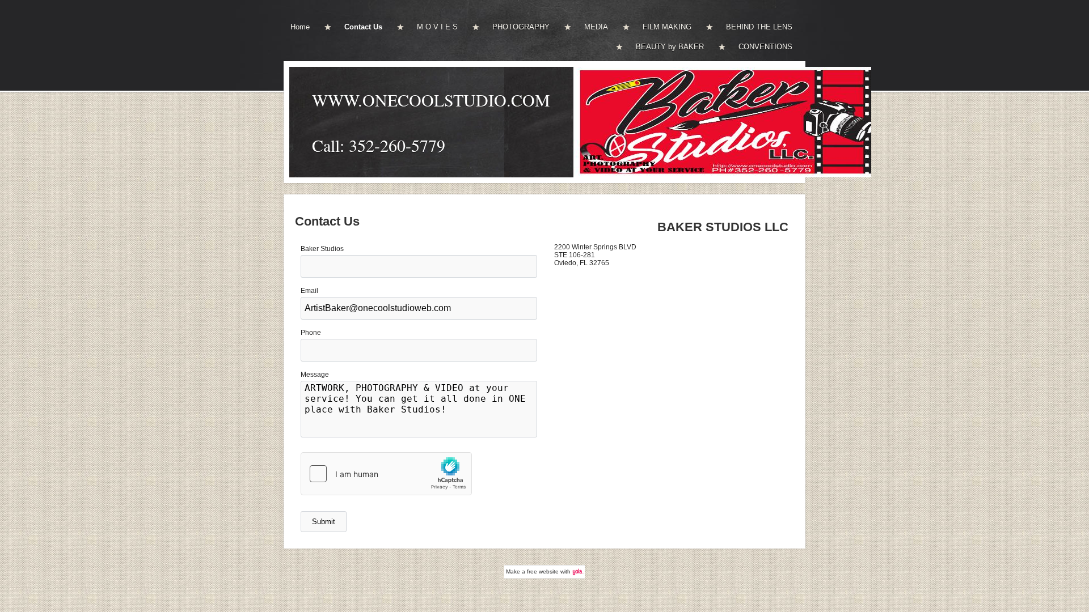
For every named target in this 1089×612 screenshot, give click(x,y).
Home (300, 27)
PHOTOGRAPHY (521, 27)
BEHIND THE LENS (759, 27)
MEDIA (596, 27)
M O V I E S (437, 27)
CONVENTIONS (765, 46)
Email (309, 291)
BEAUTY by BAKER (670, 46)
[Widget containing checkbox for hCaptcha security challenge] (386, 473)
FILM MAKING (667, 27)
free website (543, 571)
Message (315, 375)
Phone (311, 333)
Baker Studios (322, 249)
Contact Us (363, 27)
